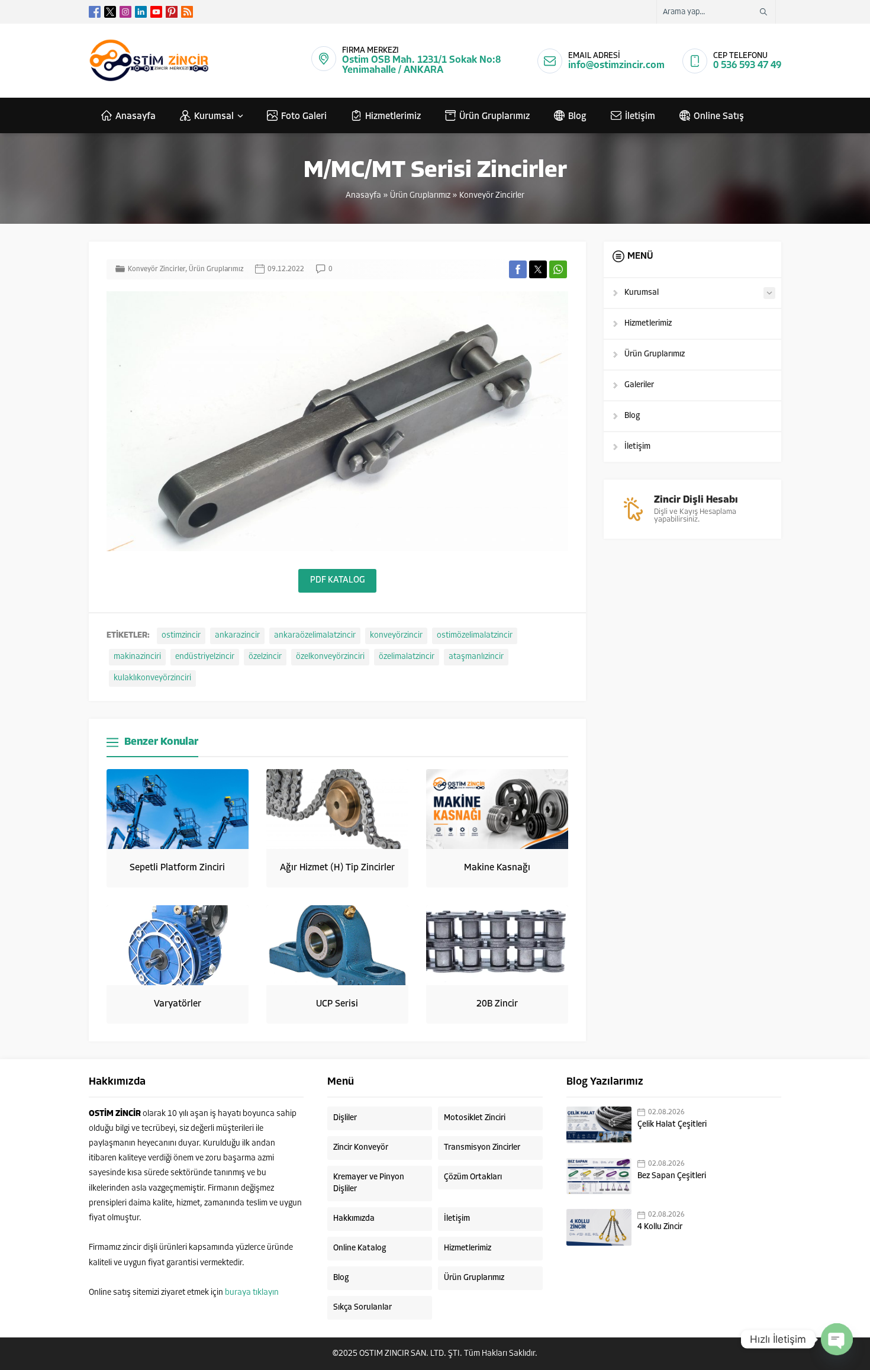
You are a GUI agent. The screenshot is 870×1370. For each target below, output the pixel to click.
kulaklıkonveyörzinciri (152, 678)
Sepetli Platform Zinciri (177, 868)
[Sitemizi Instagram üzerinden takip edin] (125, 12)
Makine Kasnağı (497, 868)
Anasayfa (363, 195)
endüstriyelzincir (204, 656)
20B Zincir (497, 1004)
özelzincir (265, 656)
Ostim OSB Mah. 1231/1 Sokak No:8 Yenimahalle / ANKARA (421, 65)
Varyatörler (177, 1004)
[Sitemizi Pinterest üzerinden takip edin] (172, 12)
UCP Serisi (337, 1004)
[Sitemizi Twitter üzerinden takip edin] (110, 12)
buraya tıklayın (252, 1292)
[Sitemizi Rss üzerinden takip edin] (187, 12)
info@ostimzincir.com (616, 65)
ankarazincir (237, 635)
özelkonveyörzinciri (330, 656)
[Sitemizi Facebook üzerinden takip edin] (95, 12)
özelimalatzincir (406, 656)
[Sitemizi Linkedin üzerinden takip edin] (141, 12)
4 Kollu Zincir (659, 1227)
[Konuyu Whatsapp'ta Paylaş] (558, 269)
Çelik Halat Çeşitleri (672, 1124)
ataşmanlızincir (476, 656)
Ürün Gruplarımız (420, 195)
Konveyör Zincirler (491, 195)
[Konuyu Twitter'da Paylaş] (538, 269)
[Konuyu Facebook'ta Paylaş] (518, 269)
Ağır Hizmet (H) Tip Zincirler (337, 868)
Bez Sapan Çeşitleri (671, 1176)
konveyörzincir (396, 635)
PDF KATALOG (337, 580)
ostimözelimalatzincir (475, 635)
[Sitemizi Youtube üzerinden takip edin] (156, 12)
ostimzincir (181, 635)
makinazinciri (137, 656)
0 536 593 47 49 (747, 65)
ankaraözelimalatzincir (315, 635)
